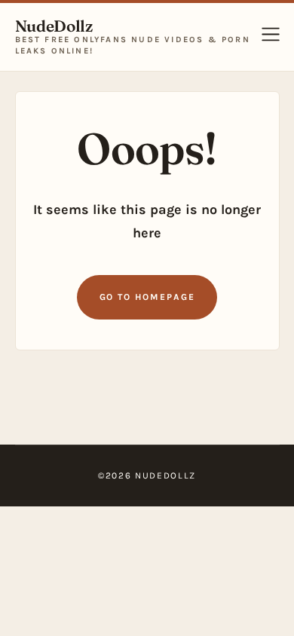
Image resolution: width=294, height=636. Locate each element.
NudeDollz (54, 26)
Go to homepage (147, 297)
